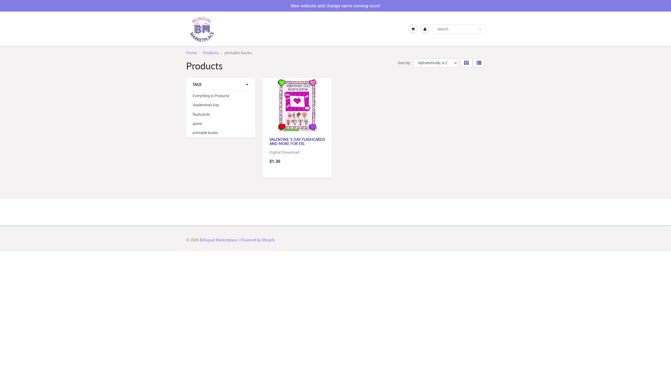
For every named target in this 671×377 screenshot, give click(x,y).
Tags (197, 84)
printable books (205, 133)
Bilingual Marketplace (218, 240)
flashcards (201, 114)
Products (211, 53)
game (197, 123)
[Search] (480, 29)
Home (191, 53)
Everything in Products (211, 96)
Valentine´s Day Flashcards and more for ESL (297, 141)
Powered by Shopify (258, 240)
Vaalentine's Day (206, 105)
